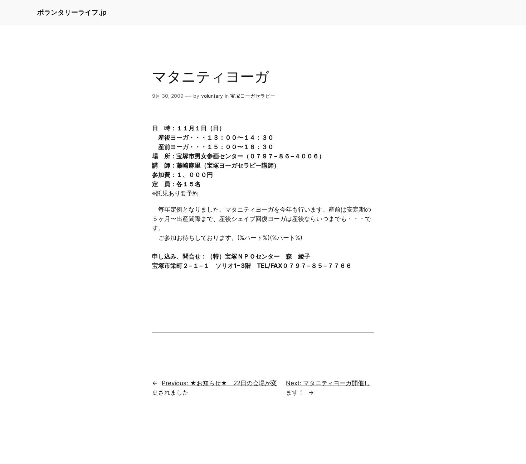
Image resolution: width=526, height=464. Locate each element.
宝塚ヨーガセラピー (252, 96)
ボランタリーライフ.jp (72, 12)
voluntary (212, 96)
